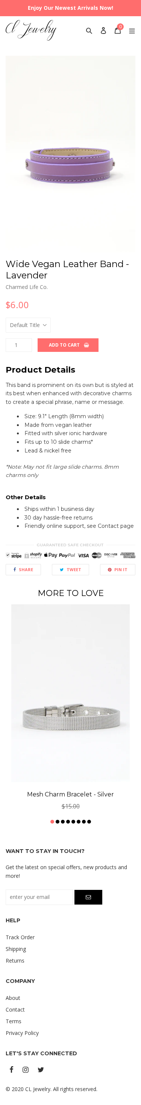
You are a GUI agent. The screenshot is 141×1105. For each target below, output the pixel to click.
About (13, 997)
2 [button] (57, 822)
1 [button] (52, 822)
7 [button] (84, 822)
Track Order (20, 937)
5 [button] (73, 822)
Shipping (16, 948)
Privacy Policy (22, 1032)
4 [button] (68, 822)
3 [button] (63, 822)
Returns (15, 960)
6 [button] (78, 822)
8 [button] (89, 822)
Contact (15, 1009)
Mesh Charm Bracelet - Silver (70, 794)
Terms (13, 1021)
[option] (70, 154)
